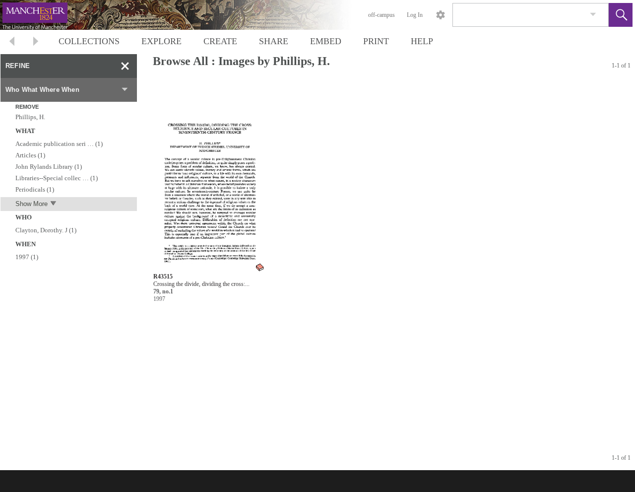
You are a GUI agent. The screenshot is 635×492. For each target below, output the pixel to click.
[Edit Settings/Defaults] (440, 15)
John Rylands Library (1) (48, 166)
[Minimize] (125, 66)
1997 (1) (26, 257)
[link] (593, 14)
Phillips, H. (30, 117)
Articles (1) (30, 155)
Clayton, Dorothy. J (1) (45, 230)
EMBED (325, 41)
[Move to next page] (36, 42)
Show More (31, 204)
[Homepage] (187, 15)
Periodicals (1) (34, 189)
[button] (621, 15)
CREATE (220, 41)
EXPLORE (161, 41)
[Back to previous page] (12, 42)
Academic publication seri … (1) (59, 143)
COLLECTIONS (89, 41)
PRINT (376, 41)
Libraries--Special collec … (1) (56, 178)
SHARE (273, 41)
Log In (415, 14)
